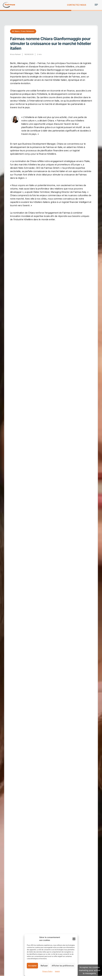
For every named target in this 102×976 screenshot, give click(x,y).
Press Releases (27, 31)
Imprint (57, 971)
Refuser (44, 965)
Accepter (32, 965)
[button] (74, 939)
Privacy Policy (47, 971)
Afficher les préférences (63, 965)
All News (16, 31)
